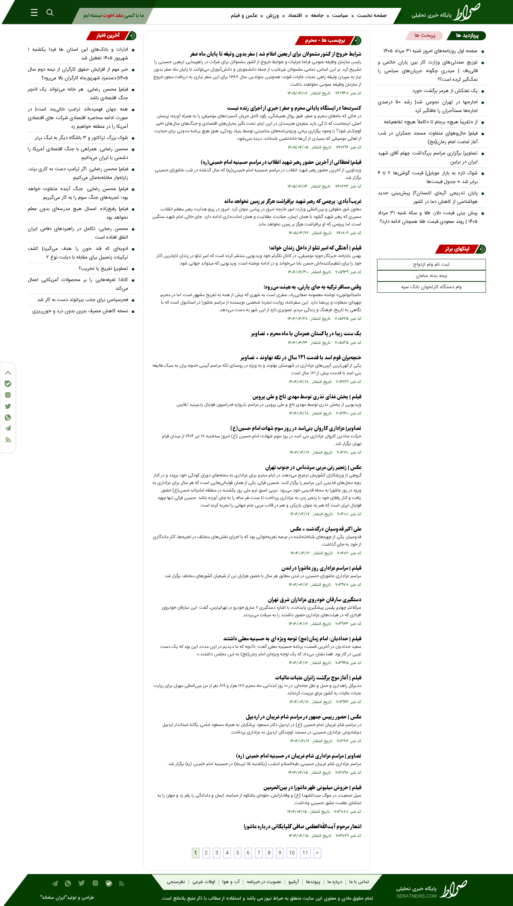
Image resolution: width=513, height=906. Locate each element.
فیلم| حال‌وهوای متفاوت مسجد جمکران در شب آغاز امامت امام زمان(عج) (428, 137)
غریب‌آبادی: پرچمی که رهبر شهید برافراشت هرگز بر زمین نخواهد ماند (292, 202)
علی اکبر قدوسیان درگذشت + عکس (325, 529)
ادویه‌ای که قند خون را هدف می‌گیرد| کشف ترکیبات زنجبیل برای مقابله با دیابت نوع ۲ (78, 253)
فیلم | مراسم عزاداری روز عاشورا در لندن (321, 568)
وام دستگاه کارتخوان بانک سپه (431, 287)
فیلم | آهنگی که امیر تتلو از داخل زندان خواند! (315, 248)
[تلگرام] (7, 428)
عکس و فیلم (244, 16)
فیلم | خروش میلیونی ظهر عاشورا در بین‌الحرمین (312, 788)
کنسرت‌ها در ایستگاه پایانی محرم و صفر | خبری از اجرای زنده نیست (294, 108)
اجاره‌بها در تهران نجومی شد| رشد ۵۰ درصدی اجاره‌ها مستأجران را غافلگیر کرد (428, 106)
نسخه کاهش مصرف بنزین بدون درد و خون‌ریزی (80, 311)
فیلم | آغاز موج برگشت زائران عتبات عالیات (318, 678)
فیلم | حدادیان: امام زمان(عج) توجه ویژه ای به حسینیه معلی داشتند (292, 639)
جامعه (317, 16)
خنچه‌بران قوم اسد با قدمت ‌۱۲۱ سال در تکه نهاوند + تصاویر (300, 358)
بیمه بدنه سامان (431, 276)
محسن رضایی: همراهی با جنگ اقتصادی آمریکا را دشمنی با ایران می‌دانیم (78, 153)
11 (305, 853)
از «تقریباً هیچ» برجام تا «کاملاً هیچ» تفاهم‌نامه (431, 122)
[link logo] (448, 12)
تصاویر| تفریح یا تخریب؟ (103, 269)
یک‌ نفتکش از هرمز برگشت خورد (445, 91)
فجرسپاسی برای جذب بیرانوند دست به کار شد (82, 300)
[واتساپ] (7, 417)
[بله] (7, 383)
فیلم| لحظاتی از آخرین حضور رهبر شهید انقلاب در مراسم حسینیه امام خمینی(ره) (281, 162)
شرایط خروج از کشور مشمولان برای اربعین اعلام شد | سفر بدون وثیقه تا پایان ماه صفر (275, 54)
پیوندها (313, 882)
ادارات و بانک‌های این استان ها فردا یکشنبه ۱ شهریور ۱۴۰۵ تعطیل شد (78, 53)
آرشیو (293, 882)
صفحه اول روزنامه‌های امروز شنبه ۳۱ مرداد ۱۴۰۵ (430, 51)
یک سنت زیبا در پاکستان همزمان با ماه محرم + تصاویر (306, 334)
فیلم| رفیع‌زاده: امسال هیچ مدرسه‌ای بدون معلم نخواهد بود (78, 213)
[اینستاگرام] (7, 395)
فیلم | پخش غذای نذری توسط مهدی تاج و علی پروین (306, 397)
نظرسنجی (176, 882)
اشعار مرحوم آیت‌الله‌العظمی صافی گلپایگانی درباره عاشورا (302, 827)
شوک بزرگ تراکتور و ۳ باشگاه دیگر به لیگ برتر (81, 138)
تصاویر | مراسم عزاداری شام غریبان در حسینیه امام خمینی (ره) (298, 756)
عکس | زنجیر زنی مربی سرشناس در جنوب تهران (313, 468)
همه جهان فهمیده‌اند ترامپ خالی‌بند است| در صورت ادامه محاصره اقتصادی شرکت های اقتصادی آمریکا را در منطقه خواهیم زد (78, 118)
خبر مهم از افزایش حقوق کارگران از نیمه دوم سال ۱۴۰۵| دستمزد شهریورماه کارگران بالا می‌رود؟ (78, 73)
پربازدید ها (467, 35)
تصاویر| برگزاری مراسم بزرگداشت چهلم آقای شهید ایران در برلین (428, 157)
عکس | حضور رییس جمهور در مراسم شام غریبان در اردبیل (303, 717)
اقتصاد (295, 16)
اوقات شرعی (203, 882)
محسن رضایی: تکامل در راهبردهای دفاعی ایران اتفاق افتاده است (78, 233)
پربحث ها (425, 35)
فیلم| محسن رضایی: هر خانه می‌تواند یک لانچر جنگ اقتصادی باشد (78, 93)
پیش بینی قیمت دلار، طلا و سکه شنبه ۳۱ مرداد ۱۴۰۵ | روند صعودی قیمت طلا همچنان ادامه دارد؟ (428, 217)
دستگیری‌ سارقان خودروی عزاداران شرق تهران (314, 600)
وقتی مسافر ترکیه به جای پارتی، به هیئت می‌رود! (312, 287)
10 (292, 853)
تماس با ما (359, 882)
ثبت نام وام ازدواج (431, 264)
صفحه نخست (371, 16)
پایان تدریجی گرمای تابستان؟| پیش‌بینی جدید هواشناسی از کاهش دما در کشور (428, 197)
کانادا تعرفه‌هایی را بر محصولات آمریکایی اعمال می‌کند (78, 284)
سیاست (340, 16)
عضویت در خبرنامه (264, 882)
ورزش (272, 16)
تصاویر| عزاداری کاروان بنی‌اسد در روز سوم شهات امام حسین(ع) (295, 429)
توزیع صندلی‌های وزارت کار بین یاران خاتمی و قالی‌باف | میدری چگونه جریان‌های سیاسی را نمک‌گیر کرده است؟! (428, 71)
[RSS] (7, 440)
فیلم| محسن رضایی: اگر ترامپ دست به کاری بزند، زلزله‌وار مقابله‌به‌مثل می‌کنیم (78, 173)
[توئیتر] (7, 406)
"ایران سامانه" (53, 898)
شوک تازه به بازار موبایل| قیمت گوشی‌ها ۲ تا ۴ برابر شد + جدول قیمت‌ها (428, 177)
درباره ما (334, 882)
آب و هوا (231, 882)
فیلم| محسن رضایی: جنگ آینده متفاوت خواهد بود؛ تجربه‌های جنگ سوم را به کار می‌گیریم (78, 193)
